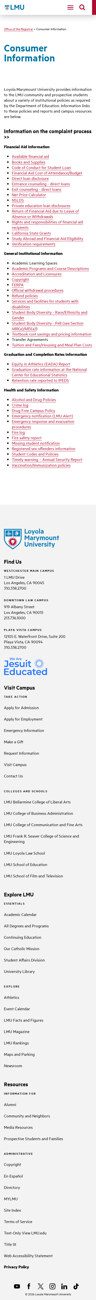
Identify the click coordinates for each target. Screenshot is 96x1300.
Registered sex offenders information (43, 448)
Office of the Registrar (18, 28)
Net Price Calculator (29, 194)
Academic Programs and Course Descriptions (50, 268)
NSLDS (18, 200)
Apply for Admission (21, 707)
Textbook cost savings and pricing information (51, 334)
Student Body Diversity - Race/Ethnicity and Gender (49, 314)
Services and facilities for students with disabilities (45, 303)
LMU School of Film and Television (33, 875)
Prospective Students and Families (33, 1138)
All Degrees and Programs (26, 925)
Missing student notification (36, 443)
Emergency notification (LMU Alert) (42, 415)
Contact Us (13, 775)
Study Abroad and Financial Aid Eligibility (47, 238)
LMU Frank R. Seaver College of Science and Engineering (41, 838)
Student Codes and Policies (35, 454)
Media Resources (18, 1127)
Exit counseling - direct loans (36, 189)
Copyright (20, 279)
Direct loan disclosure (30, 178)
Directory (12, 1187)
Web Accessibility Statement (28, 1255)
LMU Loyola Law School (24, 853)
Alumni (10, 1104)
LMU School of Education (25, 864)
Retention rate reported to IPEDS (40, 380)
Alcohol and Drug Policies (34, 399)
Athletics (11, 997)
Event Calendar (17, 1008)
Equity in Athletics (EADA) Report (41, 363)
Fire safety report (27, 437)
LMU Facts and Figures (23, 1020)
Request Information (21, 753)
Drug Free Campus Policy (33, 410)
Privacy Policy (16, 1267)
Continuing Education (22, 937)
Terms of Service (18, 1221)
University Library (19, 971)
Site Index (12, 1210)
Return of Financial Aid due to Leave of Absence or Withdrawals (45, 213)
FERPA (18, 284)
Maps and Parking (19, 1054)
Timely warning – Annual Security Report (47, 459)
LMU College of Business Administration (38, 813)
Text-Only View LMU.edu (25, 1232)
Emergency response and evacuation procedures (43, 423)
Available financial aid (30, 156)
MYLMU (11, 1198)
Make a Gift (13, 741)
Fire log (18, 432)
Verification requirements (33, 243)
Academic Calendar (20, 914)
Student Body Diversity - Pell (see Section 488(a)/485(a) (47, 325)
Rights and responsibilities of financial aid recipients (47, 224)
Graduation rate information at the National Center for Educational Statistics (49, 371)
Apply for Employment (23, 719)
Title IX (10, 1244)
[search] (82, 7)
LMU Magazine (17, 1031)
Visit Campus (15, 764)
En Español (13, 1176)
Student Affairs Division (24, 960)
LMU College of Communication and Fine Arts (43, 824)
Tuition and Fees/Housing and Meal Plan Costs (52, 344)
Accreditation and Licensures (37, 273)
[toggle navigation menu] (70, 7)
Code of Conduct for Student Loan (41, 167)
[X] (41, 1286)
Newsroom (13, 1065)
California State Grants (31, 233)
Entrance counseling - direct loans (41, 183)
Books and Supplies (28, 162)
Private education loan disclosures (41, 205)
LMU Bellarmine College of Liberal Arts (37, 801)
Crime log (20, 405)
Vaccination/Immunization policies (41, 465)
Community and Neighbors (27, 1115)
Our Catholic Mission (21, 948)
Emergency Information (24, 730)
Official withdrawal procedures (38, 290)
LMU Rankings (16, 1042)
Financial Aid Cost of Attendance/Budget (47, 172)
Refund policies (25, 295)
